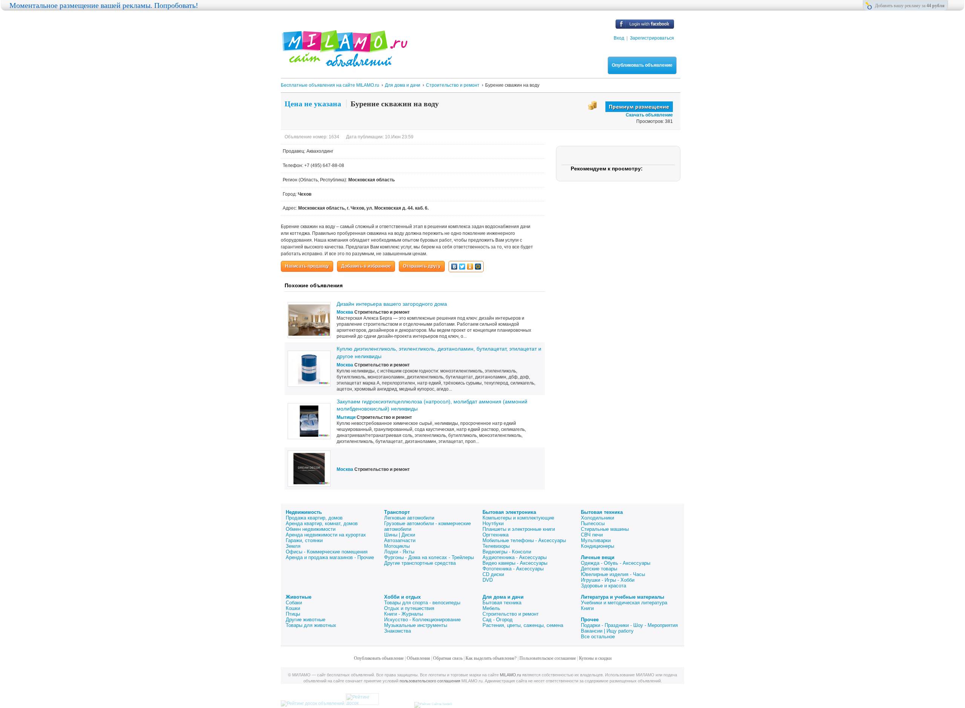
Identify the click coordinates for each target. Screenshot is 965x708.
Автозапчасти (399, 540)
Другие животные (305, 619)
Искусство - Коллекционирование (422, 619)
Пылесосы (593, 523)
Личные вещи (597, 557)
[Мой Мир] (478, 266)
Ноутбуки (493, 523)
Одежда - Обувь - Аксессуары (615, 563)
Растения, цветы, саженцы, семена (522, 625)
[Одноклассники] (470, 266)
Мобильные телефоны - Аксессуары (524, 540)
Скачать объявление (649, 115)
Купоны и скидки (595, 658)
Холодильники (597, 518)
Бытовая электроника (509, 512)
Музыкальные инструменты (415, 625)
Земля (293, 546)
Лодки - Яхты (399, 552)
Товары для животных (311, 625)
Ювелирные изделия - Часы (613, 574)
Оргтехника (495, 535)
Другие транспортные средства (420, 563)
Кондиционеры (597, 546)
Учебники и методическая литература (624, 602)
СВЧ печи (592, 535)
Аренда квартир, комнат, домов (322, 523)
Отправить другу (422, 266)
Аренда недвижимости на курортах (326, 535)
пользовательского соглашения (430, 681)
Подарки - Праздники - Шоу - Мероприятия (629, 625)
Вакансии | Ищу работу (607, 631)
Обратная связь (448, 658)
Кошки (293, 608)
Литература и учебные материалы (622, 597)
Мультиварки (596, 540)
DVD (487, 580)
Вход (619, 38)
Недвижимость (304, 512)
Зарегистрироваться (652, 38)
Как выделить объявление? (491, 658)
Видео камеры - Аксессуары (514, 563)
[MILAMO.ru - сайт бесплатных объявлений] (344, 62)
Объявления (418, 658)
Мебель (491, 608)
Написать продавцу (307, 266)
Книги (587, 608)
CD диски (493, 574)
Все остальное (598, 636)
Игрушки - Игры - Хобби (607, 580)
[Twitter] (462, 266)
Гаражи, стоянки (304, 540)
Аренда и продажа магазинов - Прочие (330, 557)
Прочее (590, 619)
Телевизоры (496, 546)
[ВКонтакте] (454, 266)
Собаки (294, 602)
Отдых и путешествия (409, 608)
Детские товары (599, 569)
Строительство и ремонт (510, 614)
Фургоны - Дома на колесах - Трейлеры (429, 557)
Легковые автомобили (409, 518)
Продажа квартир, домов (314, 518)
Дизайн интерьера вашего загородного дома (392, 304)
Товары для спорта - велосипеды (422, 602)
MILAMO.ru (510, 675)
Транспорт (397, 512)
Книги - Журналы (403, 614)
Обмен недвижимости (310, 529)
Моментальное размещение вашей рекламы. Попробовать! (103, 5)
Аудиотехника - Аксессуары (514, 557)
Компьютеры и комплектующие (518, 518)
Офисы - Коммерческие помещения (327, 552)
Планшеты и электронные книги (518, 529)
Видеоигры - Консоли (506, 552)
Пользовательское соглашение (547, 658)
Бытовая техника (602, 512)
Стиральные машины (605, 529)
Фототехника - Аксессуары (513, 569)
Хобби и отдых (402, 597)
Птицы (293, 614)
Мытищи (346, 417)
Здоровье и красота (603, 585)
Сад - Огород (497, 619)
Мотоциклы (397, 546)
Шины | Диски (399, 535)
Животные (298, 597)
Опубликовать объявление (642, 65)
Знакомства (397, 631)
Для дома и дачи (503, 597)
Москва (345, 312)
